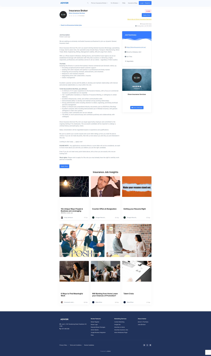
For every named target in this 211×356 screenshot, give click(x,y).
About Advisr (142, 318)
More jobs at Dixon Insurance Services (139, 19)
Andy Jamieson (68, 217)
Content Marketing (119, 322)
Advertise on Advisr (119, 327)
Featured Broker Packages (98, 327)
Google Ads (117, 324)
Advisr (109, 351)
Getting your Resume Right (134, 209)
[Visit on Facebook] (144, 345)
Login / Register (145, 3)
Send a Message (137, 107)
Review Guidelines (89, 345)
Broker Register (95, 322)
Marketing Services (120, 318)
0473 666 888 (65, 328)
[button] (87, 3)
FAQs (123, 3)
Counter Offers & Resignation (104, 209)
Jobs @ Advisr (142, 324)
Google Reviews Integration (98, 332)
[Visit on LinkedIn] (150, 345)
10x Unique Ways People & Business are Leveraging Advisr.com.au (72, 211)
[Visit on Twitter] (147, 345)
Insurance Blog (132, 3)
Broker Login (94, 324)
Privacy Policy (63, 345)
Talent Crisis (128, 294)
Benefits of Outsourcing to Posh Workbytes (80, 253)
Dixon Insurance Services (77, 13)
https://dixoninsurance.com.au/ (136, 47)
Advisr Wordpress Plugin (120, 332)
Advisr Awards (94, 329)
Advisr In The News (143, 322)
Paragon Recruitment (101, 217)
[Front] (64, 3)
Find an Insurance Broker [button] (98, 3)
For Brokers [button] (114, 3)
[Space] (64, 319)
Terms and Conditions (76, 345)
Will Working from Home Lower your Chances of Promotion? (105, 295)
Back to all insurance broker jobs (71, 25)
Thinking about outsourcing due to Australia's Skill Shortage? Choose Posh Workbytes (128, 252)
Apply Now (146, 15)
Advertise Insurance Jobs (121, 329)
